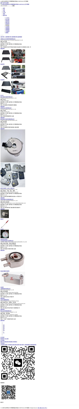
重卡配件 (22, 344)
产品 (4, 11)
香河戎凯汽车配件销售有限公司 (7, 119)
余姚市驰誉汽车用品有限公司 (6, 199)
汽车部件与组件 (3, 344)
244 (3, 326)
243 (3, 324)
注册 (4, 2)
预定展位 (11, 341)
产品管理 (7, 31)
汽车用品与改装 (11, 344)
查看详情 (2, 48)
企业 (4, 9)
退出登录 (7, 23)
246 (3, 328)
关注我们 (7, 2)
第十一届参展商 (6, 36)
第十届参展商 (13, 36)
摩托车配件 (17, 344)
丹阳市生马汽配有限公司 (5, 108)
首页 (4, 8)
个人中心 (7, 17)
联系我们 (2, 338)
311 (3, 332)
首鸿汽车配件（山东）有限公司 (7, 188)
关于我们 (2, 337)
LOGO (4, 12)
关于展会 (2, 340)
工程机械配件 (27, 344)
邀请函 (6, 32)
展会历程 (7, 341)
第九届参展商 (19, 36)
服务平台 (5, 15)
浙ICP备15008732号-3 (42, 407)
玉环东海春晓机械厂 (4, 299)
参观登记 (15, 341)
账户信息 (7, 19)
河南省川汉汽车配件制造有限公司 (7, 38)
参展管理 (7, 28)
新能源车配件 (33, 344)
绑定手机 (7, 22)
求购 (4, 13)
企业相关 (7, 26)
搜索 (13, 5)
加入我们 (7, 338)
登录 (1, 2)
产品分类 (2, 343)
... (3, 331)
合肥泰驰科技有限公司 (5, 288)
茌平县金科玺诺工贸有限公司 (6, 240)
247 (3, 329)
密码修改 (7, 20)
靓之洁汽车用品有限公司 (5, 310)
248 (3, 330)
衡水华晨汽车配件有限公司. (6, 96)
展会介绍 (2, 341)
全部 (1, 36)
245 (3, 327)
